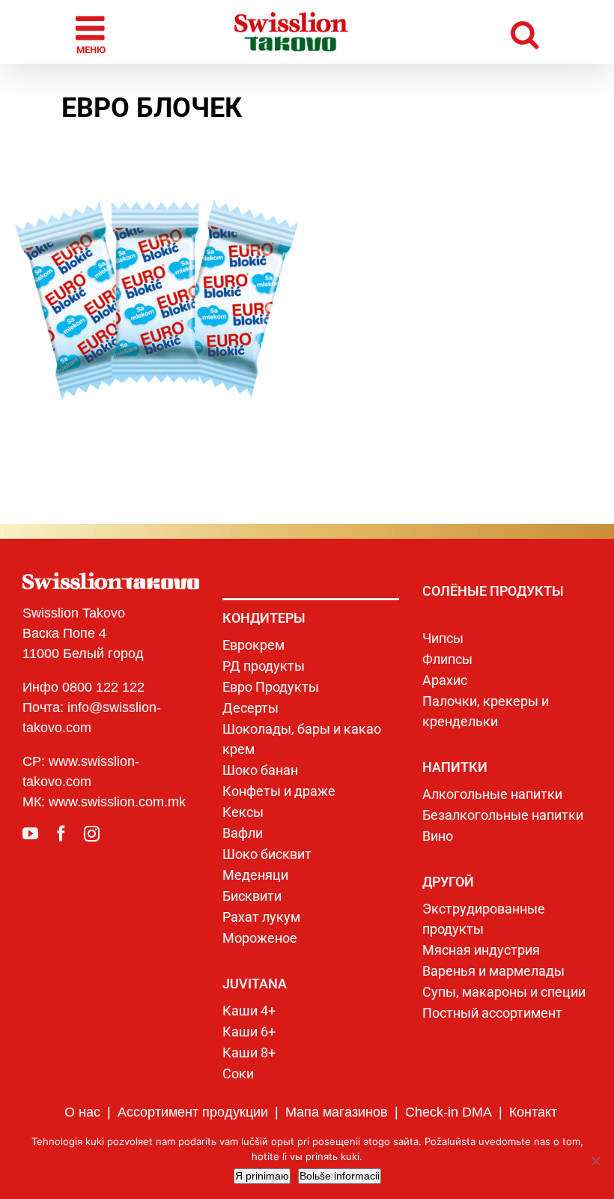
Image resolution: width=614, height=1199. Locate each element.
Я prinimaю (262, 1176)
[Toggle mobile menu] (92, 32)
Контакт (533, 1112)
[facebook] (61, 834)
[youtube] (30, 834)
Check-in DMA (448, 1112)
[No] (595, 1160)
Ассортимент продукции (193, 1112)
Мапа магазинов (336, 1112)
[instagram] (92, 834)
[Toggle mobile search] (524, 31)
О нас (82, 1112)
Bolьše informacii (340, 1176)
